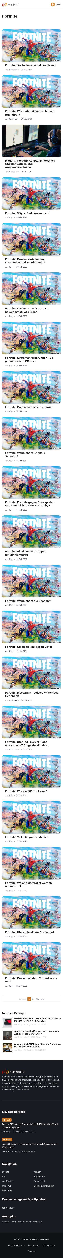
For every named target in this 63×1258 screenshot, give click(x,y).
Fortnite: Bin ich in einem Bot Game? (30, 932)
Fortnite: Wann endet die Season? (28, 600)
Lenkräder (7, 1190)
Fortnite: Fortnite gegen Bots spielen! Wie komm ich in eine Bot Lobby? (30, 504)
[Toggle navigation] (58, 4)
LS (3, 1176)
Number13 (26, 1239)
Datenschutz (40, 1181)
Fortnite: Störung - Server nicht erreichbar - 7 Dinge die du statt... (27, 743)
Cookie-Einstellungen (44, 1186)
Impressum (39, 1176)
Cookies (31, 1251)
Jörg (10, 217)
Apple (8, 1140)
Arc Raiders (8, 1181)
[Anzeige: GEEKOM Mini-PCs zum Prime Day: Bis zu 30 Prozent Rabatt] (7, 1048)
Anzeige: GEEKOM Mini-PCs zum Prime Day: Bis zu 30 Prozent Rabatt (37, 1045)
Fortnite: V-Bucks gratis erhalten (26, 837)
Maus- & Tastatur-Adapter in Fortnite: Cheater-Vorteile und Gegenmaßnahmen (30, 164)
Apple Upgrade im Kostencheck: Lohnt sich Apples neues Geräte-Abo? (36, 1032)
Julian (20, 1037)
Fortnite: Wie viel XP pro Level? (26, 791)
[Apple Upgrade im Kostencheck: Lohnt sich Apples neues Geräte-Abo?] (7, 1035)
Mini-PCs (6, 1186)
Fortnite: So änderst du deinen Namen (30, 65)
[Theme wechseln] (53, 4)
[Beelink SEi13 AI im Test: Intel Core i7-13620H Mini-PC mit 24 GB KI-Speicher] (7, 1022)
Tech (8, 1120)
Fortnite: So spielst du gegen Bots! (28, 646)
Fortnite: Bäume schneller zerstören (29, 407)
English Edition (15, 1245)
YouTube (10, 1208)
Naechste (40, 999)
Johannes (13, 70)
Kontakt (37, 1172)
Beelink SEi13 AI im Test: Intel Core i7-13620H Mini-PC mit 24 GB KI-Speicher (37, 1019)
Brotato (5, 1172)
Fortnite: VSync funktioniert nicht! (27, 213)
